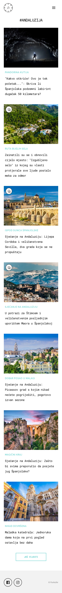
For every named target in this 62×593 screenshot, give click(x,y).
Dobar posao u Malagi (20, 378)
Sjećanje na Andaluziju (21, 307)
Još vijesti (31, 556)
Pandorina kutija (17, 72)
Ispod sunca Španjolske (21, 230)
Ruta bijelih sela (16, 148)
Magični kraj (13, 454)
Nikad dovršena (16, 526)
